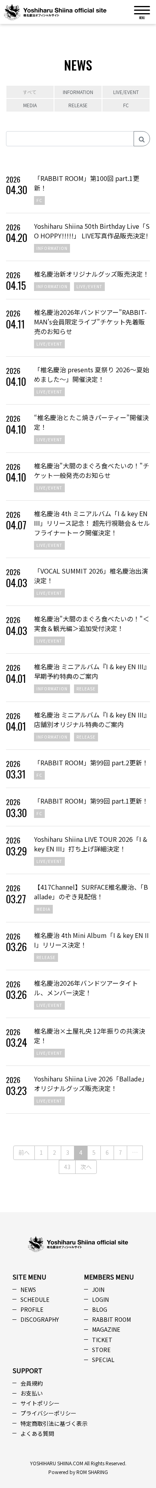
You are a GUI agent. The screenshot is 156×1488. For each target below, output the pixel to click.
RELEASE (78, 105)
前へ (24, 1152)
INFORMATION (78, 91)
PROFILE (32, 1309)
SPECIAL (103, 1360)
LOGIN (100, 1299)
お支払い (31, 1393)
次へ (86, 1167)
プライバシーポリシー (48, 1413)
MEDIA (30, 105)
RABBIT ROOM (111, 1319)
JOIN (98, 1289)
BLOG (99, 1309)
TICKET (102, 1340)
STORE (101, 1350)
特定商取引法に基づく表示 (54, 1423)
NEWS (28, 1289)
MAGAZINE (106, 1329)
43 (67, 1167)
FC (126, 105)
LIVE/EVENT (126, 91)
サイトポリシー (40, 1403)
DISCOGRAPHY (39, 1319)
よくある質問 (37, 1433)
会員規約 (31, 1383)
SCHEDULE (35, 1299)
